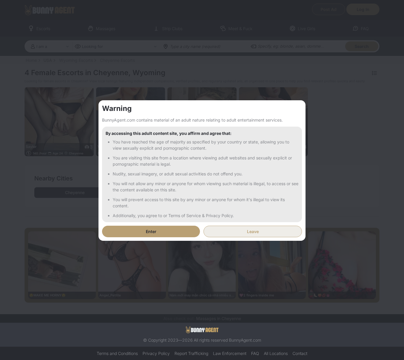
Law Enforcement (229, 353)
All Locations (276, 353)
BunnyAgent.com (245, 340)
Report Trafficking (191, 353)
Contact (300, 353)
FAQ (255, 353)
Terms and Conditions (117, 353)
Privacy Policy (156, 353)
